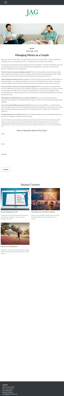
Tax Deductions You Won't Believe (43, 212)
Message (4, 154)
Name (3, 134)
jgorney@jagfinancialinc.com (10, 394)
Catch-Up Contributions (9, 246)
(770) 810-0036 (10, 387)
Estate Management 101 (9, 212)
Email (3, 144)
